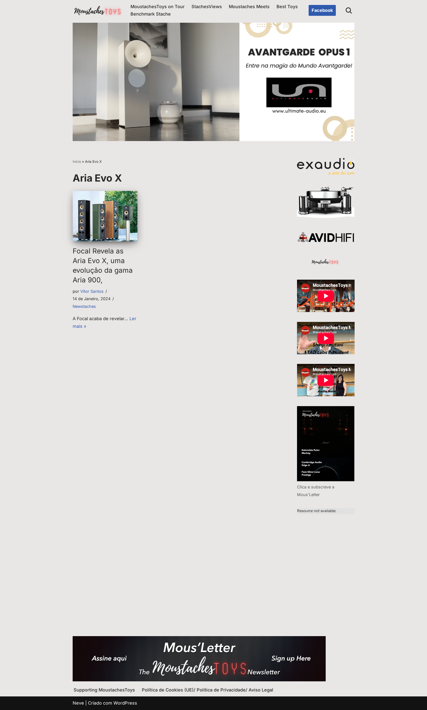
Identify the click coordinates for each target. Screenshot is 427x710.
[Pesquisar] (349, 10)
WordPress (125, 703)
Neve (78, 703)
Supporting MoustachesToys (104, 689)
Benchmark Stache (150, 14)
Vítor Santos (92, 291)
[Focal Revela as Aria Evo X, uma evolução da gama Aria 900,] (105, 216)
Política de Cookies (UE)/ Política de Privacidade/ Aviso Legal (207, 689)
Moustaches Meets (249, 6)
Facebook (322, 10)
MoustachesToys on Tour (157, 6)
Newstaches (84, 306)
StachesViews (207, 6)
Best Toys (287, 6)
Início (77, 161)
